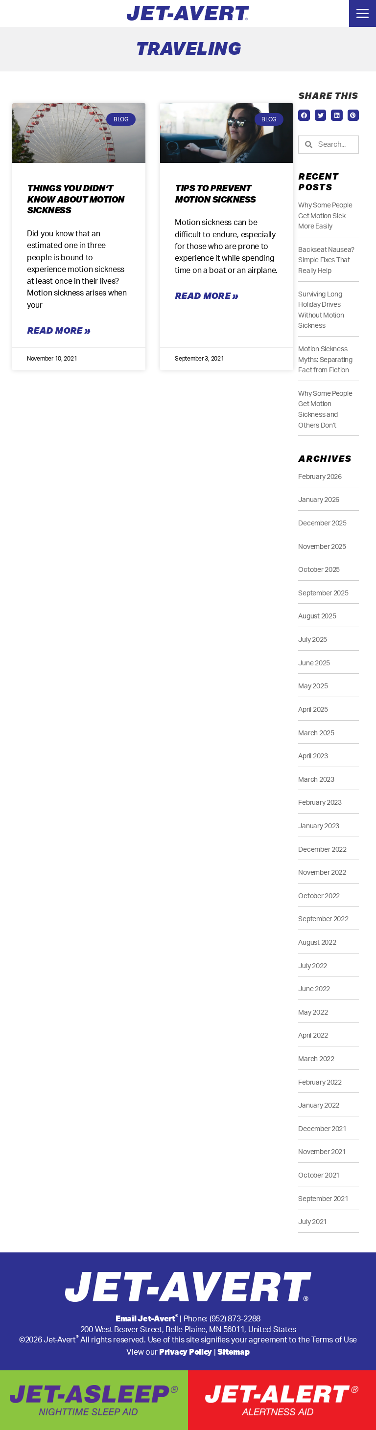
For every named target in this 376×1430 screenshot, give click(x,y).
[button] (303, 115)
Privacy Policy (185, 1351)
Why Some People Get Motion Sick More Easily (325, 216)
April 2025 (313, 709)
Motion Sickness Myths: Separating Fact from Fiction (325, 359)
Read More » (58, 330)
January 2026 (318, 499)
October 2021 (319, 1175)
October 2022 (319, 896)
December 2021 (322, 1129)
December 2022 (322, 849)
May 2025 (313, 686)
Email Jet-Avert (147, 1318)
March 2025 (316, 733)
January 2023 (318, 826)
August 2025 (317, 616)
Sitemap (233, 1351)
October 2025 (319, 569)
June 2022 (314, 989)
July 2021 (312, 1222)
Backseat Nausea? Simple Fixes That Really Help (326, 260)
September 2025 (323, 593)
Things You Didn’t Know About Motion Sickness (75, 199)
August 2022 (317, 942)
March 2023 (316, 779)
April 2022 (313, 1035)
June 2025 (314, 663)
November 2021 (322, 1152)
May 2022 (313, 1012)
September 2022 (323, 919)
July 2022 (312, 966)
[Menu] (362, 13)
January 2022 (318, 1105)
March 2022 (316, 1059)
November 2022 (322, 872)
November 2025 (322, 546)
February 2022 (320, 1082)
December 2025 (322, 523)
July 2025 (312, 639)
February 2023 (320, 802)
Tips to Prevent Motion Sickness (215, 193)
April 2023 (313, 756)
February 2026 (320, 476)
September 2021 (323, 1199)
